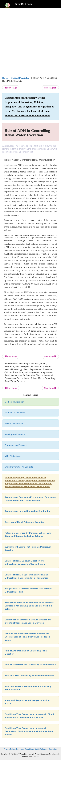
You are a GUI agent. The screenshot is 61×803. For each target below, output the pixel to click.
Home (5, 78)
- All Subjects (12, 456)
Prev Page (12, 88)
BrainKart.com (23, 4)
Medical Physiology (21, 78)
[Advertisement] (30, 41)
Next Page (49, 88)
